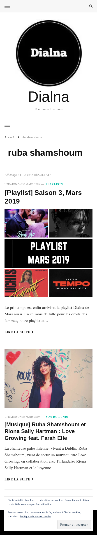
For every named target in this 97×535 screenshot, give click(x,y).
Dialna (48, 96)
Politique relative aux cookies (35, 516)
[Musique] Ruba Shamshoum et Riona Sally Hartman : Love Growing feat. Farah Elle (45, 431)
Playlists (54, 184)
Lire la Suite (17, 332)
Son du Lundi (57, 417)
